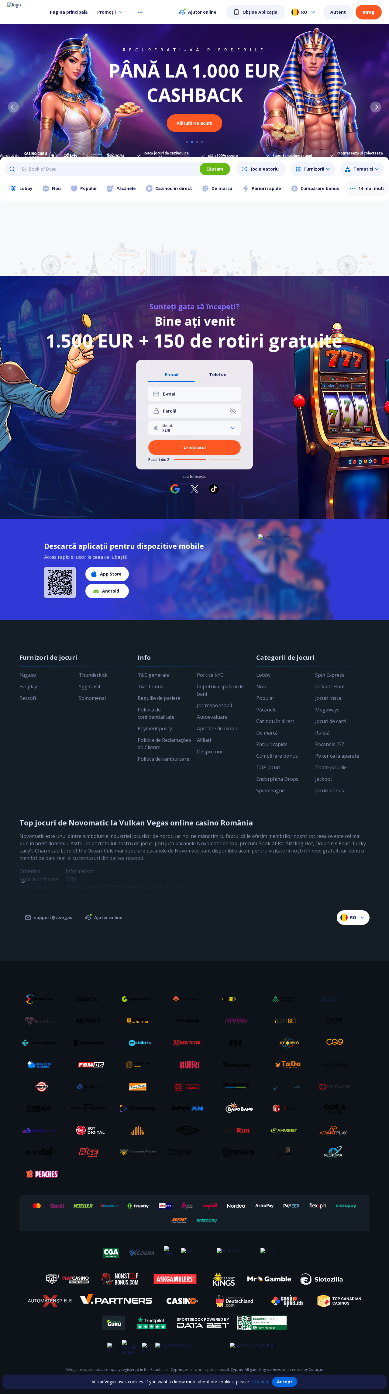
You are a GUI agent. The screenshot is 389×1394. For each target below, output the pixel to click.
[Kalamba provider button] (238, 1021)
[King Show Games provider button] (140, 1087)
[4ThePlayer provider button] (337, 1087)
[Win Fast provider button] (41, 1087)
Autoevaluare (212, 717)
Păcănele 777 (329, 744)
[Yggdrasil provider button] (189, 999)
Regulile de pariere (159, 698)
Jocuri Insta (328, 698)
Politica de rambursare (163, 759)
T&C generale (153, 675)
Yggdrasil (89, 686)
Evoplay (28, 686)
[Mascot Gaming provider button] (189, 1087)
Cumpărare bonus (277, 755)
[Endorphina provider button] (41, 999)
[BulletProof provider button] (91, 1108)
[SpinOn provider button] (189, 1108)
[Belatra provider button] (41, 1065)
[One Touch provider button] (91, 1087)
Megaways (327, 709)
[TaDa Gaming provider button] (288, 1065)
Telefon (217, 374)
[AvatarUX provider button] (288, 1087)
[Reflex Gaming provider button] (189, 1130)
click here (260, 1382)
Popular (265, 698)
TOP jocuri (268, 767)
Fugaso (27, 675)
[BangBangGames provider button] (238, 1108)
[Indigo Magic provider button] (41, 1130)
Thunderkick (93, 675)
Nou (261, 686)
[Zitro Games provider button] (337, 1065)
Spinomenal (92, 698)
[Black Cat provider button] (41, 1152)
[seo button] (23, 869)
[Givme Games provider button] (337, 1021)
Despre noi (209, 751)
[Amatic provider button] (337, 999)
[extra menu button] (140, 12)
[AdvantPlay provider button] (337, 1130)
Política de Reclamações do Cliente (164, 744)
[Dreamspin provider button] (238, 1152)
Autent (338, 12)
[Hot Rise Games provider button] (91, 1152)
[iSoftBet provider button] (288, 1021)
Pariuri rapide (271, 744)
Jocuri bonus (329, 790)
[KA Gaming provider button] (288, 1108)
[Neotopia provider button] (337, 1152)
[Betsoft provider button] (238, 999)
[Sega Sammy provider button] (238, 1087)
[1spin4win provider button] (140, 1021)
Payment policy (155, 728)
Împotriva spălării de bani (220, 690)
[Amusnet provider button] (288, 1130)
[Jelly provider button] (140, 1130)
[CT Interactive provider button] (41, 1043)
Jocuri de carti (330, 721)
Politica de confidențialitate (156, 713)
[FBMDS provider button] (91, 1065)
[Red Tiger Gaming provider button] (189, 1043)
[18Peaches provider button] (41, 1174)
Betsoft (27, 698)
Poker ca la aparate (337, 755)
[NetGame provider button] (288, 999)
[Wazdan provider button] (189, 1021)
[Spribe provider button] (238, 1043)
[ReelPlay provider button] (41, 1108)
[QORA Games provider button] (337, 1108)
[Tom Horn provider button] (140, 1065)
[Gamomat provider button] (140, 999)
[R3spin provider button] (189, 1152)
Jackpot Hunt (330, 686)
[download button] (60, 582)
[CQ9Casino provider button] (337, 1043)
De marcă (267, 732)
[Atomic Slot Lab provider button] (288, 1043)
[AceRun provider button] (238, 1130)
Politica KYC (210, 675)
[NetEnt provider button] (91, 1021)
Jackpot (323, 779)
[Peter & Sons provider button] (41, 1021)
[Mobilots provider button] (140, 1043)
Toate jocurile (331, 767)
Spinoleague (270, 790)
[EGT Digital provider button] (91, 1130)
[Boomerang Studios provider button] (140, 1108)
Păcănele (266, 709)
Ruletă (322, 732)
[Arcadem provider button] (91, 1043)
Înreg (368, 12)
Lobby (263, 675)
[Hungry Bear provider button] (140, 1152)
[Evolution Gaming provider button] (238, 1065)
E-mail (171, 374)
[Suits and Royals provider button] (288, 1152)
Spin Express (329, 675)
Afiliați (204, 740)
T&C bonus (150, 686)
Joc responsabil (214, 705)
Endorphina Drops (277, 779)
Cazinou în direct (275, 721)
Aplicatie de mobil (217, 728)
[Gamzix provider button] (91, 999)
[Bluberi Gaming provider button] (189, 1065)
